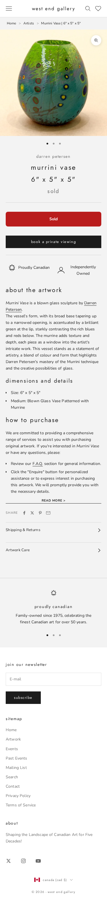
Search (12, 777)
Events (12, 749)
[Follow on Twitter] (8, 861)
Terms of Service (21, 805)
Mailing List (16, 767)
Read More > (54, 500)
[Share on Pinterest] (40, 513)
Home (11, 730)
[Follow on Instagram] (23, 861)
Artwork (13, 739)
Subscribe (23, 697)
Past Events (16, 758)
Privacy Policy (18, 795)
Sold (53, 219)
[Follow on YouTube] (38, 861)
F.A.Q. (38, 463)
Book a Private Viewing (53, 241)
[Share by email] (48, 513)
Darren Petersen (53, 156)
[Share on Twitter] (32, 513)
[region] (53, 608)
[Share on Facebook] (24, 513)
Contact (13, 786)
